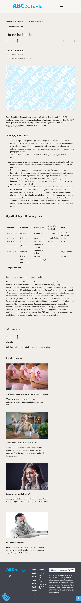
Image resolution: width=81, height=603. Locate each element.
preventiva (45, 347)
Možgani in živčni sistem (24, 21)
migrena (35, 347)
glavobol (25, 347)
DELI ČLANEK (10, 41)
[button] (78, 598)
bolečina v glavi (12, 347)
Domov (9, 21)
